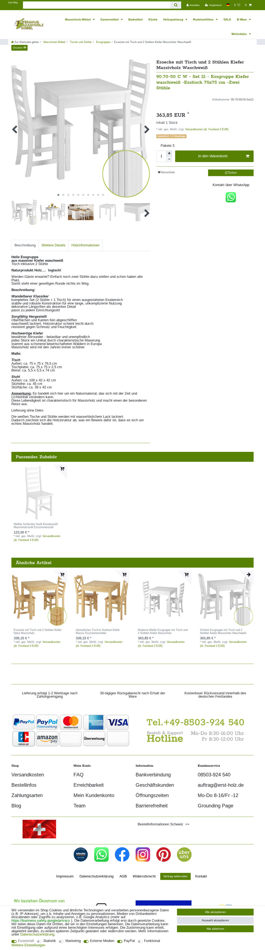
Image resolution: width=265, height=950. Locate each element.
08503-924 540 (214, 774)
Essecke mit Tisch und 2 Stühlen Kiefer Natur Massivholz (37, 632)
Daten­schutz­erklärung (96, 876)
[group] (39, 492)
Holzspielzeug (173, 19)
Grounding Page (215, 805)
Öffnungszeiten (152, 795)
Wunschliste (167, 172)
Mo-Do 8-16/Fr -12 (218, 795)
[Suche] (175, 5)
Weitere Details (53, 245)
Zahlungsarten (27, 795)
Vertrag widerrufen (175, 876)
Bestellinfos (23, 785)
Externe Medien (102, 941)
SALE (227, 19)
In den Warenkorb (213, 156)
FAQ (78, 774)
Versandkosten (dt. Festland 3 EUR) (206, 129)
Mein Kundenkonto (93, 795)
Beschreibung (25, 245)
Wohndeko (239, 34)
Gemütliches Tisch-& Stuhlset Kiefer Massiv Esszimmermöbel (98, 632)
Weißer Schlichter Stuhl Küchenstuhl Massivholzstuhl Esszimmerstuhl (36, 526)
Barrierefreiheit (152, 805)
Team (79, 805)
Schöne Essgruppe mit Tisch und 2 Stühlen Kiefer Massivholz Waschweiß (223, 632)
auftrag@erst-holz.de (221, 785)
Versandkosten (27, 774)
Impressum (64, 876)
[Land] (228, 4)
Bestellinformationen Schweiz (160, 824)
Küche (153, 19)
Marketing (73, 941)
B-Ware (242, 19)
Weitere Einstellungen (28, 945)
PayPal (129, 941)
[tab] (25, 245)
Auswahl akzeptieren (215, 920)
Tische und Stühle (80, 42)
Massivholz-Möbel (78, 19)
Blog (16, 805)
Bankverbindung (153, 774)
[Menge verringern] (169, 159)
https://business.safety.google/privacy (40, 921)
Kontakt (201, 876)
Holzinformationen (85, 245)
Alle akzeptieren (215, 912)
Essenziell (26, 941)
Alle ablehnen (215, 928)
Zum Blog (13, 2)
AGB (123, 876)
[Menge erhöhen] (169, 153)
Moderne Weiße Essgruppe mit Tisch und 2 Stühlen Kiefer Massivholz (163, 632)
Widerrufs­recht (144, 876)
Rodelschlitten (203, 19)
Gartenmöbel (109, 19)
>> (186, 824)
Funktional (152, 941)
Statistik (49, 941)
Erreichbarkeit (88, 785)
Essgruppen (102, 42)
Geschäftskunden (155, 785)
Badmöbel (135, 19)
